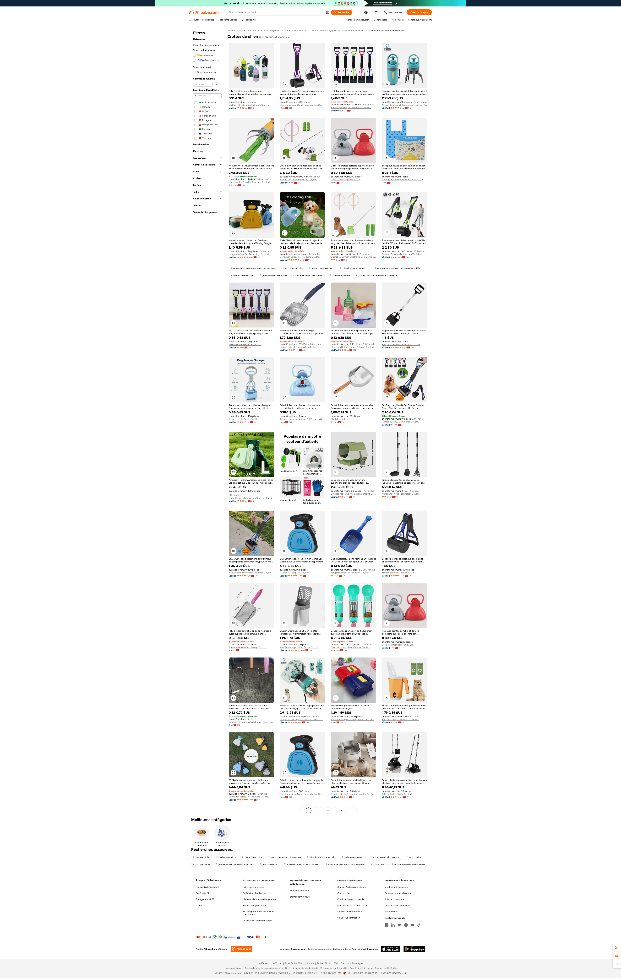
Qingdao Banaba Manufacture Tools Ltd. (402, 254)
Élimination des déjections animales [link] (387, 30)
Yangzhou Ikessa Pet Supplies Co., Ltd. (350, 572)
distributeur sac (270, 864)
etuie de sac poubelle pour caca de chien (346, 864)
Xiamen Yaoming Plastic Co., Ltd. (398, 572)
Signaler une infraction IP (350, 911)
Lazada (310, 963)
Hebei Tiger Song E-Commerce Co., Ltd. (351, 107)
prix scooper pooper (354, 857)
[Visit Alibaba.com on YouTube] (412, 925)
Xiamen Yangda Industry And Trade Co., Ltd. (250, 572)
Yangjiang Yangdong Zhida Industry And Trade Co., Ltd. (251, 722)
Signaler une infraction (348, 917)
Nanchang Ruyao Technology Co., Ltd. (401, 493)
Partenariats (391, 911)
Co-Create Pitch (204, 893)
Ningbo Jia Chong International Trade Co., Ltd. (404, 105)
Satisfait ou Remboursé (254, 893)
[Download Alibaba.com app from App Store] (390, 949)
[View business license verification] (339, 973)
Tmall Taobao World (294, 963)
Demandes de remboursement (352, 905)
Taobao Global (324, 963)
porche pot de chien (294, 268)
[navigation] (207, 421)
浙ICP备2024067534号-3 (393, 973)
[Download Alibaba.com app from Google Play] (414, 949)
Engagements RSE (205, 899)
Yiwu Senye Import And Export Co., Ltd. (299, 647)
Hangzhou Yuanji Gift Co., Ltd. (294, 572)
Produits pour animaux (296, 30)
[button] (328, 12)
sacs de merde (203, 864)
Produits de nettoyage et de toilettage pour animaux (338, 30)
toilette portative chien (243, 275)
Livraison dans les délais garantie (259, 899)
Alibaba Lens (210, 949)
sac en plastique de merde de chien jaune (378, 275)
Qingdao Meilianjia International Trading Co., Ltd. (353, 493)
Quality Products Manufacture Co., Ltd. (350, 647)
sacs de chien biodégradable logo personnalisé (254, 268)
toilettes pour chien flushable (386, 857)
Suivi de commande (394, 899)
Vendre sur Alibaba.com (396, 887)
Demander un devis (300, 896)
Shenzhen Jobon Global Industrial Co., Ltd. (301, 105)
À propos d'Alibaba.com (208, 880)
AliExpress (264, 963)
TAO (336, 963)
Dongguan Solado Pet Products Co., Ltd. (300, 257)
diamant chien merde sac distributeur (236, 864)
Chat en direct (344, 893)
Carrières (200, 905)
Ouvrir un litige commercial (350, 899)
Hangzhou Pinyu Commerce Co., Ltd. (400, 421)
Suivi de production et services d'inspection (258, 913)
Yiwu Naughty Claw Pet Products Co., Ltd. (249, 182)
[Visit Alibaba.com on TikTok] (419, 925)
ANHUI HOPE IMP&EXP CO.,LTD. (245, 344)
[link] (617, 947)
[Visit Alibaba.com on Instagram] (406, 925)
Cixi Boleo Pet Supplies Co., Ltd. (397, 644)
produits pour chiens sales (275, 275)
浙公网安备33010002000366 (363, 973)
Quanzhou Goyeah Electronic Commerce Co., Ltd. (353, 257)
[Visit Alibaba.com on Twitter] (399, 925)
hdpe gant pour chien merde (309, 275)
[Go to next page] (354, 810)
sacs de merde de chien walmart (286, 857)
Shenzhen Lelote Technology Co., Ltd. (248, 647)
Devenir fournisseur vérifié (398, 905)
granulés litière (203, 857)
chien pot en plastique (322, 268)
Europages (357, 963)
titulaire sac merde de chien (323, 857)
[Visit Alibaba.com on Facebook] (386, 925)
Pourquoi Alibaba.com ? (207, 887)
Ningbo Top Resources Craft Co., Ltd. (298, 179)
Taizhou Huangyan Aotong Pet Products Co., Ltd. (302, 419)
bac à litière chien (253, 857)
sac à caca (379, 864)
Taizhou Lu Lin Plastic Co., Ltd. (244, 419)
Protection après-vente (255, 905)
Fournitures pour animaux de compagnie (260, 30)
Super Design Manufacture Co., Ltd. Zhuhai (250, 498)
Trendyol (345, 963)
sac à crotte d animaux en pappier (409, 864)
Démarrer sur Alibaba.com (398, 893)
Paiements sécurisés (253, 887)
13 (347, 810)
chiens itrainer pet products (354, 268)
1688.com (277, 963)
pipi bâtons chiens (228, 857)
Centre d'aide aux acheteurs (351, 887)
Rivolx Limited (338, 419)
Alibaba (231, 30)
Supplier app (298, 949)
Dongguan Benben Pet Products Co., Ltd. (402, 179)
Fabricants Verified (299, 890)
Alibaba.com (371, 949)
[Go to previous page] (302, 810)
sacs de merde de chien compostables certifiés (398, 268)
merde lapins (415, 857)
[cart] (376, 12)
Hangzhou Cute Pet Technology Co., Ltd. (249, 254)
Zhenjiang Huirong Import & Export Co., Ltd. (352, 347)
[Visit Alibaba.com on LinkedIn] (393, 925)
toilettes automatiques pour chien (302, 864)
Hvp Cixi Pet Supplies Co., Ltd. (345, 179)
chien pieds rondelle (341, 275)
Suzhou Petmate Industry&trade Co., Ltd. (249, 105)
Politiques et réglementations (257, 920)
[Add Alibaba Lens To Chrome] (241, 949)
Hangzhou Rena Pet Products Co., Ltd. (401, 344)
